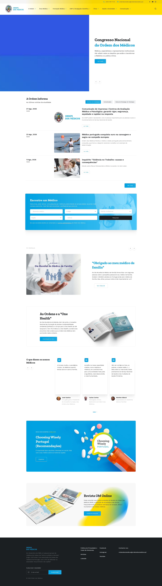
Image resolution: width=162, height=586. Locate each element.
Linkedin (83, 558)
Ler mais (85, 126)
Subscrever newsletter (33, 568)
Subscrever (55, 572)
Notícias (83, 554)
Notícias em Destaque (93, 102)
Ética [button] (95, 9)
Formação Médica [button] (59, 9)
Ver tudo (130, 185)
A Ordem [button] (31, 9)
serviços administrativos (65, 223)
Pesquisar (115, 218)
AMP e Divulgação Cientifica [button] (79, 9)
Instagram (103, 552)
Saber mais (101, 61)
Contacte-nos (123, 548)
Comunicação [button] (124, 9)
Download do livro (48, 339)
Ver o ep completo (101, 285)
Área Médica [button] (43, 9)
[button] (96, 81)
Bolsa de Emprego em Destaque (125, 102)
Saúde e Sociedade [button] (108, 9)
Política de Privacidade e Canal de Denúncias (89, 549)
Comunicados (107, 102)
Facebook (103, 548)
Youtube (102, 556)
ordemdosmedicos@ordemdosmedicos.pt (132, 552)
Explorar (41, 459)
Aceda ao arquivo (92, 513)
